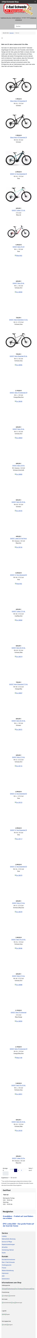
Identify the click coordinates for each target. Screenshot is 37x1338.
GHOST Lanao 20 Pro (18, 1158)
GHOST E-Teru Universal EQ (18, 575)
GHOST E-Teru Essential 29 (18, 174)
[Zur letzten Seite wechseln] (26, 1169)
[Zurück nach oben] (35, 1336)
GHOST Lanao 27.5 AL (18, 210)
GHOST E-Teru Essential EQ (18, 794)
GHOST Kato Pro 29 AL (18, 939)
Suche (4, 1253)
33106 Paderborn (16, 18)
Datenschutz (6, 1279)
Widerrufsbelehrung (8, 1270)
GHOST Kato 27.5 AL (18, 757)
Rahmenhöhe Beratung (8, 1239)
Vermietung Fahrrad (8, 1250)
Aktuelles (5, 1247)
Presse (4, 1268)
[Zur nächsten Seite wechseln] (24, 1169)
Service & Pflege (7, 1242)
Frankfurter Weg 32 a (6, 18)
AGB (3, 1276)
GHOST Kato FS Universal (18, 1012)
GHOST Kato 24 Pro (18, 465)
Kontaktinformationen (8, 1259)
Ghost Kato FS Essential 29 (18, 101)
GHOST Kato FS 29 (18, 247)
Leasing (4, 1236)
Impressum (5, 1273)
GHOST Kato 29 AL (18, 283)
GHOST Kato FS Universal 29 (18, 392)
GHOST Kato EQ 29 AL (18, 502)
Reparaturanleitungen (8, 1244)
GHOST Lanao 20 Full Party (18, 538)
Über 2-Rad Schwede (8, 1262)
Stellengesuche (6, 1265)
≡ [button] (35, 1)
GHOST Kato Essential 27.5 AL (18, 320)
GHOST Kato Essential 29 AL (18, 356)
